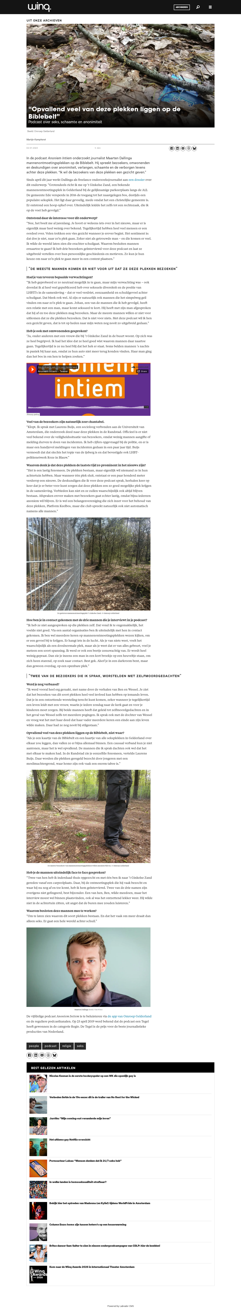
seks (80, 1046)
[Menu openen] (210, 7)
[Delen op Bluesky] (194, 148)
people (34, 1046)
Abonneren (182, 7)
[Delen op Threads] (188, 148)
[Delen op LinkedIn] (177, 148)
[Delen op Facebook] (171, 148)
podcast (51, 1046)
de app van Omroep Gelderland (130, 1016)
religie (66, 1046)
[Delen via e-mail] (183, 148)
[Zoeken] (198, 7)
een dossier (137, 179)
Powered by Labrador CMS (120, 1306)
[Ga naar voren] (39, 7)
